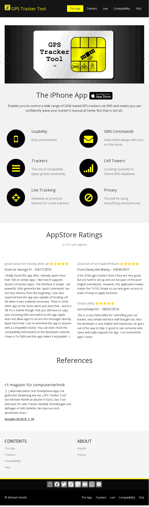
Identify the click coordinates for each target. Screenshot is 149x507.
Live (105, 8)
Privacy (81, 455)
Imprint (81, 448)
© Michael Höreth (16, 497)
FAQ (138, 8)
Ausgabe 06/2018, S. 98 (19, 419)
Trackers (91, 8)
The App (75, 8)
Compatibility (122, 8)
